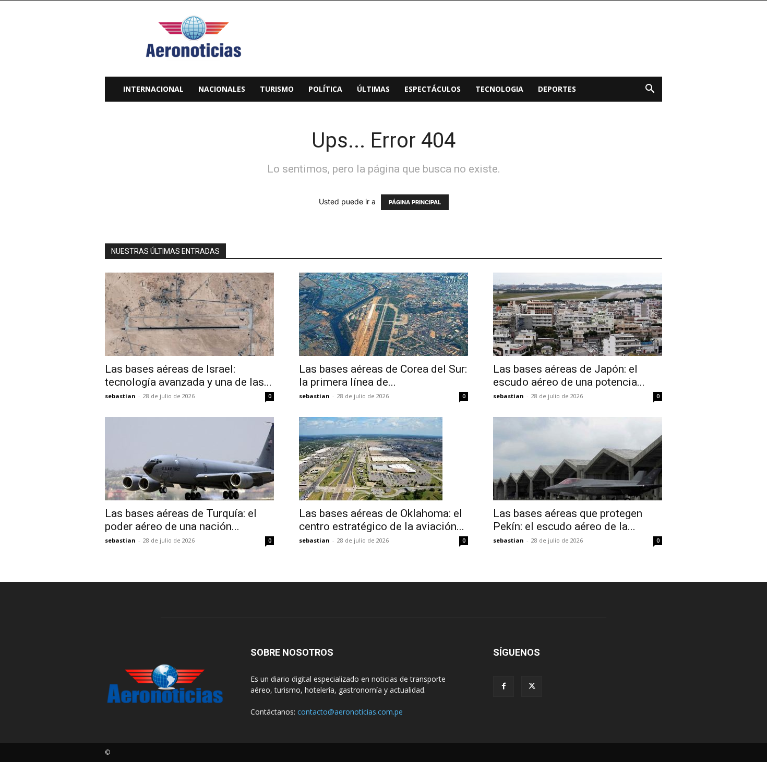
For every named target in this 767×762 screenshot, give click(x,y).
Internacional (153, 89)
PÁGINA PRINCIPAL (415, 202)
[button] (649, 90)
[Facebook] (503, 686)
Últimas (373, 89)
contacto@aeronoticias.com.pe (350, 712)
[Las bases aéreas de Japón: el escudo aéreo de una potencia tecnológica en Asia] (577, 314)
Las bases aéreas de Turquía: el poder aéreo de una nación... (181, 520)
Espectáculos (432, 89)
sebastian (120, 396)
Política (325, 89)
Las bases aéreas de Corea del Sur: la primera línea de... (383, 375)
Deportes (557, 89)
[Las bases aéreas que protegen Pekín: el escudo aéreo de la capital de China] (577, 458)
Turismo (277, 89)
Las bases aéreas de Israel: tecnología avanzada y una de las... (188, 375)
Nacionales (221, 89)
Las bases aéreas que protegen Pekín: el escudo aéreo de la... (567, 520)
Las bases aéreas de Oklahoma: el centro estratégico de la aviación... (381, 520)
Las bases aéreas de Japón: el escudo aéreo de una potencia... (569, 375)
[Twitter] (531, 686)
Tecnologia (499, 89)
